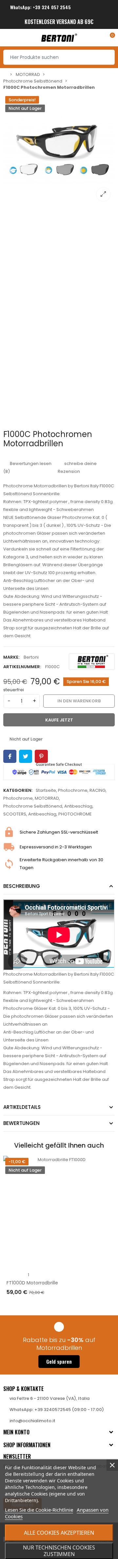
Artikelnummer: (22, 667)
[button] (59, 1361)
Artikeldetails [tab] (22, 1107)
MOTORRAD (47, 798)
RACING (97, 790)
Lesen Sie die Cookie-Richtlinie (39, 1509)
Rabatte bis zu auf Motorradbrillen (59, 1344)
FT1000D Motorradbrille (32, 1282)
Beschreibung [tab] (21, 886)
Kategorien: (17, 790)
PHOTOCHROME (75, 814)
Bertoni (31, 657)
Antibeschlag (78, 806)
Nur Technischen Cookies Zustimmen (59, 1551)
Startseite (46, 790)
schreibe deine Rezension (77, 467)
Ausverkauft (27, 1305)
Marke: (11, 657)
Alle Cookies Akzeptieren (59, 1532)
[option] (59, 150)
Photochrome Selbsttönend (32, 806)
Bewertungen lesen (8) (27, 467)
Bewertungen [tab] (21, 1123)
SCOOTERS (14, 814)
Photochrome (73, 790)
